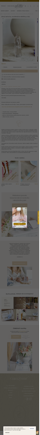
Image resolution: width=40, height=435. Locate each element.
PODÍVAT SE (19, 223)
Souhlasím (32, 428)
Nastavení (7, 432)
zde (19, 430)
